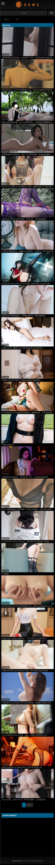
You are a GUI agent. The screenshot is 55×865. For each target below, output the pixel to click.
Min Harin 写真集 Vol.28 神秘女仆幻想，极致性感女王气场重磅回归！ (28, 187)
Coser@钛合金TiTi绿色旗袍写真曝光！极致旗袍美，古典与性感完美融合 (28, 412)
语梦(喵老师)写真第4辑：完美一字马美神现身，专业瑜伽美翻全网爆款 (28, 154)
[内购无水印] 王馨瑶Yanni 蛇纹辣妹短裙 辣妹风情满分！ (23, 348)
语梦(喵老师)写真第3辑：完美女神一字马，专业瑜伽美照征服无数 (27, 58)
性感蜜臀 (5, 574)
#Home (23, 13)
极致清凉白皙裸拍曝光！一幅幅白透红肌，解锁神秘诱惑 (23, 316)
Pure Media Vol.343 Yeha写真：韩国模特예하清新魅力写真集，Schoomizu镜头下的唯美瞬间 (28, 541)
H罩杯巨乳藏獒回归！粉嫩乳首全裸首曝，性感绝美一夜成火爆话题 (28, 251)
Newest (6, 19)
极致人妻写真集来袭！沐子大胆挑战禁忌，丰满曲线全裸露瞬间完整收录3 (28, 122)
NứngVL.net (27, 4)
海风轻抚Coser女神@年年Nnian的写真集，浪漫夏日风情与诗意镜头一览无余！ (28, 703)
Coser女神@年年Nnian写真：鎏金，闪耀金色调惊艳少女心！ (25, 735)
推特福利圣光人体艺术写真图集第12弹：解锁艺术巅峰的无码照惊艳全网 (28, 90)
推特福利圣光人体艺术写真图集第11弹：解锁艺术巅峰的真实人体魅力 (28, 606)
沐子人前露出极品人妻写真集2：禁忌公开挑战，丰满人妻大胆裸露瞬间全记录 (28, 509)
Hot (17, 19)
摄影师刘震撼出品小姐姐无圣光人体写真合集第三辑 (22, 767)
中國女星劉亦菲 (8, 445)
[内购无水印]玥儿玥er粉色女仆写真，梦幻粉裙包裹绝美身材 (25, 670)
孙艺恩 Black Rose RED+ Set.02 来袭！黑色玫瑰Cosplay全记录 (26, 283)
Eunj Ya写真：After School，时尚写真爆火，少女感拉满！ (24, 799)
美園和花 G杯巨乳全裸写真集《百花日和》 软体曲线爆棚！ (24, 219)
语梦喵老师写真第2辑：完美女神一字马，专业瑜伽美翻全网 (25, 477)
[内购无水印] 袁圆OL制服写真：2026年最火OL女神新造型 (24, 638)
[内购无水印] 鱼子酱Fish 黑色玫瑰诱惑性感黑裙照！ (22, 380)
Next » (30, 805)
